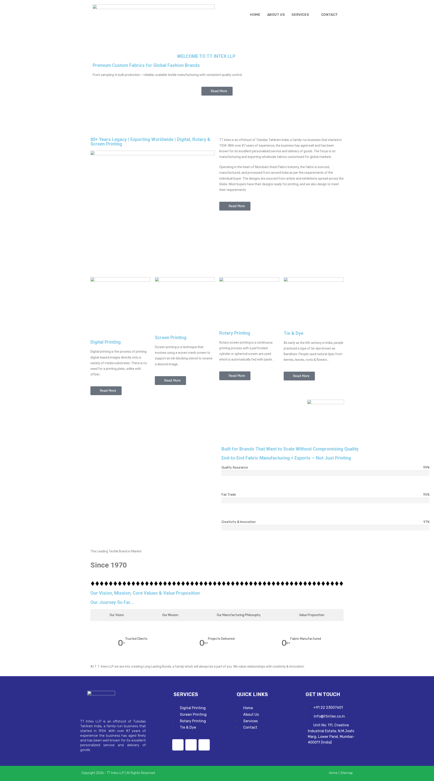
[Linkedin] (178, 745)
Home (333, 773)
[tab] (116, 615)
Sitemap (346, 773)
